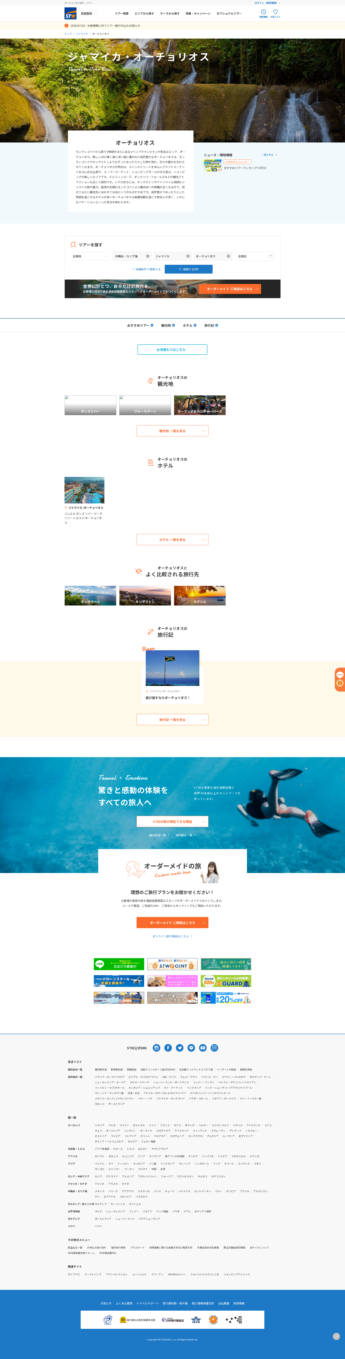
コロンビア (126, 1196)
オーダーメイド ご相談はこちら (172, 922)
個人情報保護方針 (203, 1303)
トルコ (130, 1148)
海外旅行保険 (118, 1247)
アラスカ (113, 1183)
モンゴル (99, 1169)
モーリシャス (118, 1204)
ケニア (141, 1156)
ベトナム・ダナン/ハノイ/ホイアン (237, 1082)
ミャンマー (114, 1169)
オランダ (189, 1125)
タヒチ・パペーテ (139, 1082)
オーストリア (113, 1130)
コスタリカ (144, 1191)
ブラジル (244, 1191)
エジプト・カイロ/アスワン (143, 1076)
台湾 (162, 1169)
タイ (110, 1163)
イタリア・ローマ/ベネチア (110, 1076)
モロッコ (99, 1103)
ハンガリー (130, 1130)
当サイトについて (259, 1247)
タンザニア (155, 1156)
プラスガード (137, 1247)
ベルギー (203, 1125)
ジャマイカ (82, 33)
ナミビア (222, 1156)
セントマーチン (202, 1191)
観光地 (166, 325)
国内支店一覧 (157, 835)
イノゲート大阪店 (226, 1069)
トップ (68, 33)
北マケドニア (246, 1136)
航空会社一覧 (75, 1247)
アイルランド (253, 1125)
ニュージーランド (125, 1218)
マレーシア (185, 1163)
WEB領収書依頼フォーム (81, 1252)
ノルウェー (251, 1130)
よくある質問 (124, 1303)
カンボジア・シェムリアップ (144, 1087)
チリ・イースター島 (250, 1098)
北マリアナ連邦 (202, 1211)
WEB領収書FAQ (107, 1252)
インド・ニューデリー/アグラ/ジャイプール (228, 1087)
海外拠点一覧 (183, 835)
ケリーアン (157, 1274)
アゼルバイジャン (147, 1176)
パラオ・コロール (198, 1098)
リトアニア (130, 1136)
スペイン (124, 1125)
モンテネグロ (195, 1136)
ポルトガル (139, 1125)
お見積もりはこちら (171, 349)
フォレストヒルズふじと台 (204, 1274)
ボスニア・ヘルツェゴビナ (109, 1141)
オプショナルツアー (229, 13)
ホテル (187, 325)
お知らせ (106, 1303)
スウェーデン (218, 1130)
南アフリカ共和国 (174, 1156)
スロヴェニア (177, 1136)
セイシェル (135, 1204)
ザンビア (193, 1156)
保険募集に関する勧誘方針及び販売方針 (170, 1247)
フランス (165, 1125)
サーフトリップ (93, 1274)
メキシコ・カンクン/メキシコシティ (114, 1098)
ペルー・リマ (145, 1098)
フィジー (134, 1211)
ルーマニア (229, 1136)
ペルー (218, 1191)
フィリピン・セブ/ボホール (110, 1087)
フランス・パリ (209, 1076)
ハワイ (98, 1226)
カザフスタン (218, 1176)
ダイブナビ (74, 1274)
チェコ (98, 1130)
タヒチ (98, 1211)
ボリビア (231, 1191)
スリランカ (244, 1163)
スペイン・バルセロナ (234, 1076)
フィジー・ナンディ (203, 1082)
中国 (154, 1169)
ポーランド (146, 1130)
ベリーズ (113, 1191)
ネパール (229, 1163)
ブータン (129, 1169)
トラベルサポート (147, 1303)
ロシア (98, 1176)
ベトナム (99, 1163)
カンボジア (139, 1163)
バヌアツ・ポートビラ (224, 1098)
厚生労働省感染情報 (234, 1247)
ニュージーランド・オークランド (171, 1082)
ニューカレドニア (115, 1211)
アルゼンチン (260, 1191)
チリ (97, 1196)
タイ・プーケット (173, 1087)
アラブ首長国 (102, 1148)
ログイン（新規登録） (267, 2)
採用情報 (239, 1303)
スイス (268, 1125)
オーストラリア (116, 1103)
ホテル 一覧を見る (172, 539)
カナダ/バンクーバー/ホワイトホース (210, 1093)
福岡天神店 (246, 1069)
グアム (186, 1211)
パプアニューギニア (149, 1218)
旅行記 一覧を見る (172, 719)
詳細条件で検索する (148, 269)
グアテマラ (128, 1191)
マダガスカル (238, 1156)
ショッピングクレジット (237, 1274)
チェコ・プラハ (188, 1076)
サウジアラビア (160, 1148)
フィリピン (123, 1163)
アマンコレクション (117, 1274)
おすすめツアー (138, 325)
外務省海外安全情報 (208, 1247)
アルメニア (128, 1176)
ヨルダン (143, 1148)
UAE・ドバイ (169, 1076)
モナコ (177, 1125)
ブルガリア (213, 1136)
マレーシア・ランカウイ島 (109, 1093)
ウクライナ (112, 1176)
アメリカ (99, 1183)
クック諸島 (162, 1211)
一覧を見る (268, 154)
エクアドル (110, 1196)
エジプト (99, 1156)
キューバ (169, 1191)
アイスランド (181, 1130)
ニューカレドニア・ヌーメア (110, 1082)
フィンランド (200, 1130)
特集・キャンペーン (198, 13)
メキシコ (99, 1191)
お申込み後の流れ (96, 1247)
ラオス (257, 1163)
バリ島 (152, 1163)
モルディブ (101, 1204)
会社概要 (223, 1303)
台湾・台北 (134, 1093)
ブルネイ (143, 1169)
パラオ (175, 1211)
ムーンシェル (139, 1274)
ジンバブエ (208, 1156)
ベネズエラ (142, 1196)
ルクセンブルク (220, 1125)
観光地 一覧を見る (172, 430)
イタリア (99, 1125)
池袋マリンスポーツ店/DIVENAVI (157, 1069)
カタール (118, 1148)
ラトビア (115, 1136)
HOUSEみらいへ (176, 1274)
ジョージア (167, 1176)
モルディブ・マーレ (260, 1076)
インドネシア (194, 1087)
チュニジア (128, 1156)
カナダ (125, 1183)
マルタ (112, 1125)
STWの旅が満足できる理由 (172, 821)
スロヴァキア (163, 1130)
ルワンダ (254, 1156)
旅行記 (209, 325)
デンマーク (235, 1130)
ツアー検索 (122, 13)
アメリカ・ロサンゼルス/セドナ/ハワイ (165, 1093)
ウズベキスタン (185, 1176)
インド (216, 1163)
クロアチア (160, 1136)
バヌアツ (147, 1211)
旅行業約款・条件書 (175, 1303)
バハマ (157, 1191)
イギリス (237, 1125)
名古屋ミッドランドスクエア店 (196, 1069)
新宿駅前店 (117, 1069)
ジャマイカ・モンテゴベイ (170, 1098)
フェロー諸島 (148, 1141)
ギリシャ (145, 1136)
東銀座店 (131, 1069)
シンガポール (202, 1163)
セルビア (132, 1141)
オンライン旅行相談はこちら (171, 936)
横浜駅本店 (101, 1069)
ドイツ (152, 1125)
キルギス (202, 1176)
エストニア (101, 1136)
